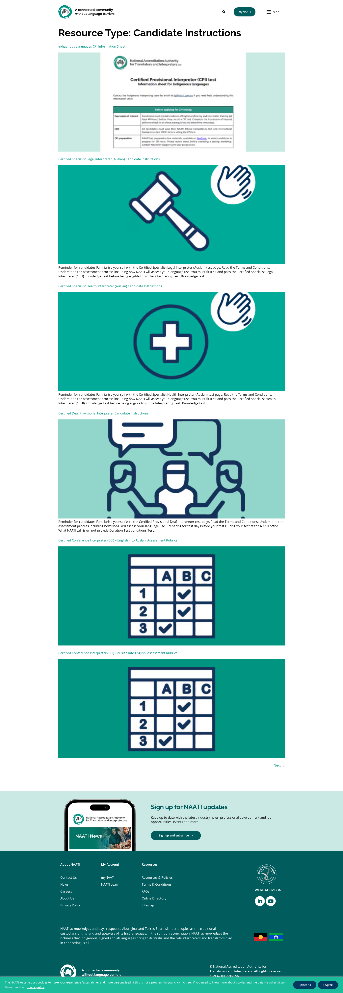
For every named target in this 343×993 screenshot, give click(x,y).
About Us (67, 898)
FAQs (145, 891)
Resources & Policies (157, 877)
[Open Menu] (270, 12)
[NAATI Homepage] (65, 11)
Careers (66, 891)
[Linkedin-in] (260, 901)
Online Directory (154, 898)
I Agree (328, 985)
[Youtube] (271, 901)
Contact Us (68, 877)
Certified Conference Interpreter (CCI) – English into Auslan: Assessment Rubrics (117, 540)
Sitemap (148, 905)
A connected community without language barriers (95, 12)
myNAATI (108, 877)
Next (279, 765)
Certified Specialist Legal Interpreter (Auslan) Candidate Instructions (109, 159)
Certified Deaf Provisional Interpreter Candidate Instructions (103, 413)
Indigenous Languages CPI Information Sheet (91, 46)
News (64, 884)
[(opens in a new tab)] (171, 644)
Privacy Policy (70, 905)
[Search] (224, 12)
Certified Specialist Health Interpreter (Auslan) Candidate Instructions (110, 286)
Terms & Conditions (157, 884)
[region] (171, 985)
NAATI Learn (110, 884)
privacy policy (35, 987)
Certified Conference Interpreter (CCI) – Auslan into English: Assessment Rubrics (117, 653)
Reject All (305, 985)
